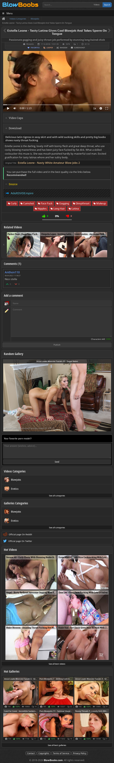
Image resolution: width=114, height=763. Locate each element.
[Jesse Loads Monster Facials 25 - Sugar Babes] (57, 395)
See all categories (57, 495)
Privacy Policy (79, 753)
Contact (31, 753)
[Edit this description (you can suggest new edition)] (108, 137)
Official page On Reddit (20, 534)
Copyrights (43, 753)
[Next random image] (108, 395)
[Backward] (4, 244)
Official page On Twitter (20, 541)
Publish (57, 345)
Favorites (35, 48)
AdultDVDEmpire (22, 193)
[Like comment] (7, 284)
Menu (10, 13)
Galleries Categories (16, 503)
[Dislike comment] (16, 284)
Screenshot (79, 48)
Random (63, 48)
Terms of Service (61, 753)
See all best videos (57, 664)
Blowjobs (30, 44)
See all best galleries (57, 745)
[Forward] (110, 244)
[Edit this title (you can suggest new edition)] (105, 30)
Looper (49, 48)
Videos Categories (15, 471)
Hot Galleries (11, 671)
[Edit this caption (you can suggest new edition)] (110, 40)
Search (107, 4)
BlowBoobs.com (53, 760)
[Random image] (36, 692)
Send (57, 461)
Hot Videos (10, 550)
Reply (107, 271)
